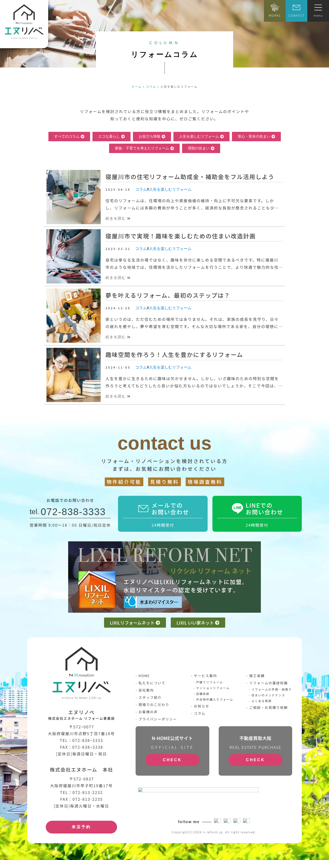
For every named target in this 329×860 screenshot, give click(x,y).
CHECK (172, 760)
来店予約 (81, 827)
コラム (151, 86)
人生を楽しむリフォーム (170, 189)
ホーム (137, 86)
